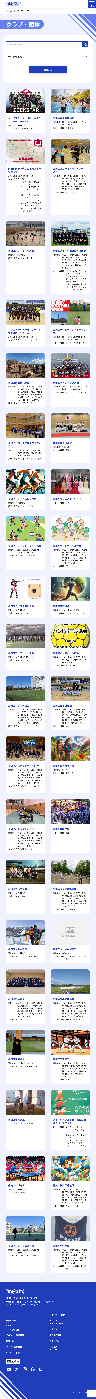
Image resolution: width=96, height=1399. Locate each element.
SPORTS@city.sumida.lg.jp (26, 1304)
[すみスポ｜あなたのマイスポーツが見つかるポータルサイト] (13, 4)
